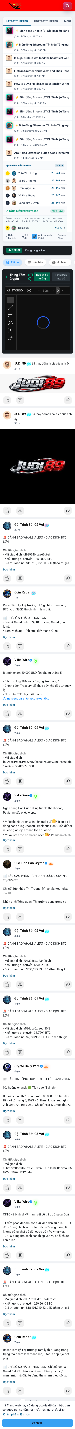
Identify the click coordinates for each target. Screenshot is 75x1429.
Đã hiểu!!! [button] (37, 1422)
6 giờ (17, 1206)
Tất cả (14, 262)
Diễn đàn (26, 237)
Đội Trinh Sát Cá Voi (29, 525)
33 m (17, 423)
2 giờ (17, 665)
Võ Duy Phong (27, 195)
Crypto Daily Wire (27, 1066)
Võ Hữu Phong (27, 180)
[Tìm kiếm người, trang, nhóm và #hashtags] (67, 6)
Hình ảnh (62, 262)
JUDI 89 (20, 363)
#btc (46, 698)
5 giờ (17, 1139)
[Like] (37, 401)
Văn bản (37, 262)
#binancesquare (13, 698)
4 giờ (17, 1003)
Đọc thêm (9, 569)
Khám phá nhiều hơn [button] (16, 1414)
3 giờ (17, 936)
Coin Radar (22, 592)
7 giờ (17, 1274)
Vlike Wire (21, 660)
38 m (17, 530)
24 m (17, 368)
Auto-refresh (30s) (45, 237)
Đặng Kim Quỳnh (28, 202)
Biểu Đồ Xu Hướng (42, 277)
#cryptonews (33, 698)
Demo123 (23, 227)
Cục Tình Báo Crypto (29, 863)
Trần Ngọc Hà (26, 188)
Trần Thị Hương (27, 173)
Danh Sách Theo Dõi (61, 277)
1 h (16, 597)
